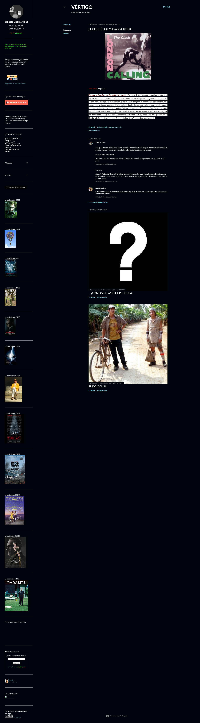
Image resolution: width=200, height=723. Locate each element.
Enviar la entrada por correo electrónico (109, 127)
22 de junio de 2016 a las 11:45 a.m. (106, 182)
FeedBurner (21, 667)
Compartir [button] (67, 25)
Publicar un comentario (98, 202)
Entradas (11, 680)
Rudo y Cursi (98, 386)
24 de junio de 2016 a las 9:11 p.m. (105, 197)
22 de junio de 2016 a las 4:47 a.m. (105, 164)
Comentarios (12, 682)
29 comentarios (102, 390)
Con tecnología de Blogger (118, 716)
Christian (98, 142)
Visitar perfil (16, 33)
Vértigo (81, 7)
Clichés (66, 34)
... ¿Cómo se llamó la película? (111, 293)
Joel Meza (98, 188)
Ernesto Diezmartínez (16, 21)
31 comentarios (102, 297)
